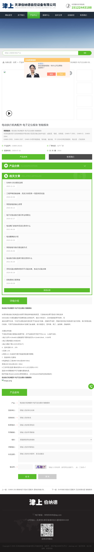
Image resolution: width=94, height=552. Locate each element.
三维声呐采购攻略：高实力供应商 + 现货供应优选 (25, 193)
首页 (14, 62)
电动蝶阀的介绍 (12, 237)
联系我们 (83, 15)
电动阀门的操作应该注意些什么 (18, 226)
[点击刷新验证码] (40, 467)
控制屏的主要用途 (13, 280)
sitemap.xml (73, 546)
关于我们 (21, 15)
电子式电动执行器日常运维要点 (18, 215)
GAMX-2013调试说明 (14, 183)
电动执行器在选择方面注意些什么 (19, 258)
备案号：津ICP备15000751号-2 (55, 546)
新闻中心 (46, 15)
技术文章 (58, 15)
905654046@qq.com (52, 515)
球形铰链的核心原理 (14, 204)
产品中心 (33, 15)
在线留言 (71, 15)
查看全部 (47, 290)
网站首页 (8, 15)
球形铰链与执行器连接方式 (16, 247)
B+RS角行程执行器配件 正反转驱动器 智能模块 (75, 489)
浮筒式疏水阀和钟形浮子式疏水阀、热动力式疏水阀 (26, 269)
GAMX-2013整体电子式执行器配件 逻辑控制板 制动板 (27, 489)
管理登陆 (49, 548)
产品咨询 (23, 157)
